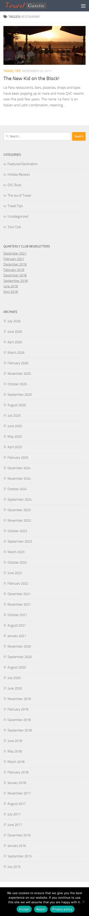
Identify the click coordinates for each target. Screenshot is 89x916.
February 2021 (13, 259)
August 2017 (17, 804)
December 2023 (19, 510)
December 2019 (14, 264)
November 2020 (19, 646)
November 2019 (19, 699)
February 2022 (18, 583)
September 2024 (20, 499)
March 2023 (16, 552)
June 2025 (15, 426)
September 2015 (20, 856)
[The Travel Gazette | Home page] (34, 6)
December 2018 (14, 275)
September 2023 (20, 541)
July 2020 (14, 678)
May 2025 (15, 437)
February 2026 (18, 363)
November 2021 (19, 604)
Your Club (14, 227)
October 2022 (17, 562)
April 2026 (15, 342)
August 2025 (17, 405)
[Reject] (83, 901)
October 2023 (17, 531)
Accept (24, 909)
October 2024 (17, 489)
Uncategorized (18, 216)
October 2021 (17, 615)
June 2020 (15, 688)
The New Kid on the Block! (31, 78)
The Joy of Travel (19, 195)
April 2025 (15, 447)
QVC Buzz (14, 185)
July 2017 (14, 814)
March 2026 (16, 353)
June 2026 (15, 332)
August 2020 (17, 667)
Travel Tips (12, 71)
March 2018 (16, 762)
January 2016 (17, 846)
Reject (41, 909)
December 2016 (19, 835)
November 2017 (19, 793)
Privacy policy (62, 909)
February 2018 (18, 772)
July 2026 (14, 321)
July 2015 (14, 867)
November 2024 (19, 478)
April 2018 (10, 292)
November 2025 (19, 374)
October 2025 (17, 384)
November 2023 (19, 520)
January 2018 (17, 783)
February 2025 (18, 457)
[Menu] (83, 5)
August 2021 (17, 625)
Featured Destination (23, 164)
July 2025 (14, 416)
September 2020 (20, 657)
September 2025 (20, 395)
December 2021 (14, 253)
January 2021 (17, 636)
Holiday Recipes (19, 174)
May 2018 (15, 751)
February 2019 (13, 270)
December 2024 (19, 468)
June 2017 (15, 825)
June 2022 (15, 573)
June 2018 (10, 286)
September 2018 (15, 281)
